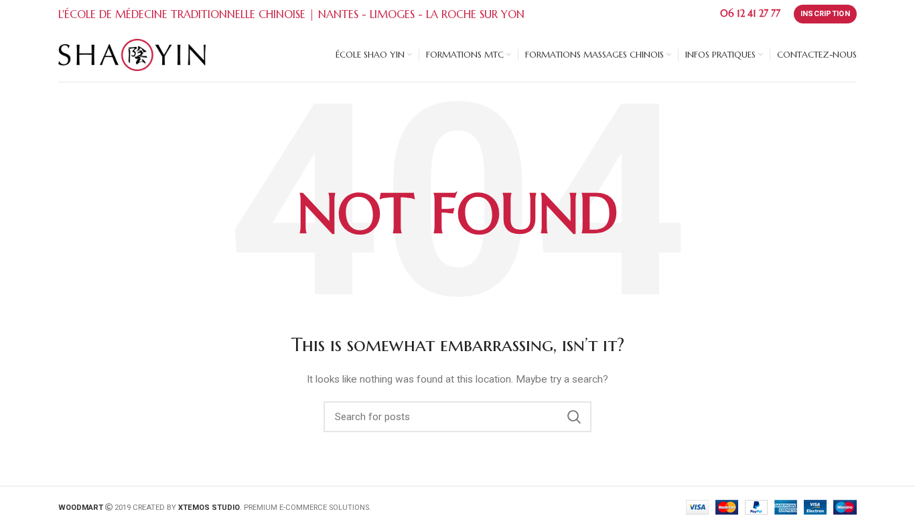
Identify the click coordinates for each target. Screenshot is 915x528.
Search (573, 416)
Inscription (825, 13)
